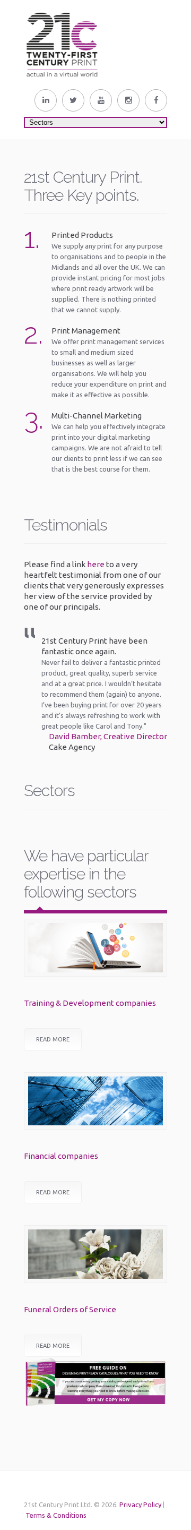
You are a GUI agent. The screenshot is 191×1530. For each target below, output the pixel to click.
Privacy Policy (140, 1504)
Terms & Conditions (55, 1515)
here (96, 564)
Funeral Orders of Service (70, 1309)
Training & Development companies (90, 1002)
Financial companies (61, 1155)
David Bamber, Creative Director (108, 736)
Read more (53, 1039)
